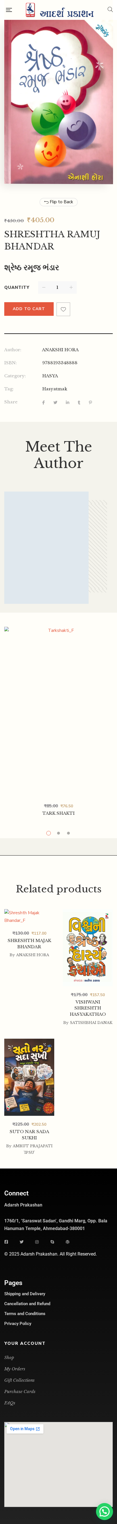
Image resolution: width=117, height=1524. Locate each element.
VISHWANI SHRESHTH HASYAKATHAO (88, 1008)
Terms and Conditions (24, 1313)
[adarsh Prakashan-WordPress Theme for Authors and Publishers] (59, 10)
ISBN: (10, 362)
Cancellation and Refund (27, 1303)
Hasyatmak (54, 388)
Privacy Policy (17, 1323)
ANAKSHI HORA (60, 349)
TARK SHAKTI (58, 813)
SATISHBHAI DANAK (91, 1022)
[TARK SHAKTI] (58, 712)
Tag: (9, 388)
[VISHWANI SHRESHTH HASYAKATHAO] (88, 947)
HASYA (50, 375)
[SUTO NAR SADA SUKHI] (29, 1077)
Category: (15, 375)
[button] (104, 1511)
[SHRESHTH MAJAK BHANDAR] (29, 947)
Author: (12, 349)
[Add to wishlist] (63, 309)
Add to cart (29, 309)
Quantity (17, 287)
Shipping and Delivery (24, 1293)
